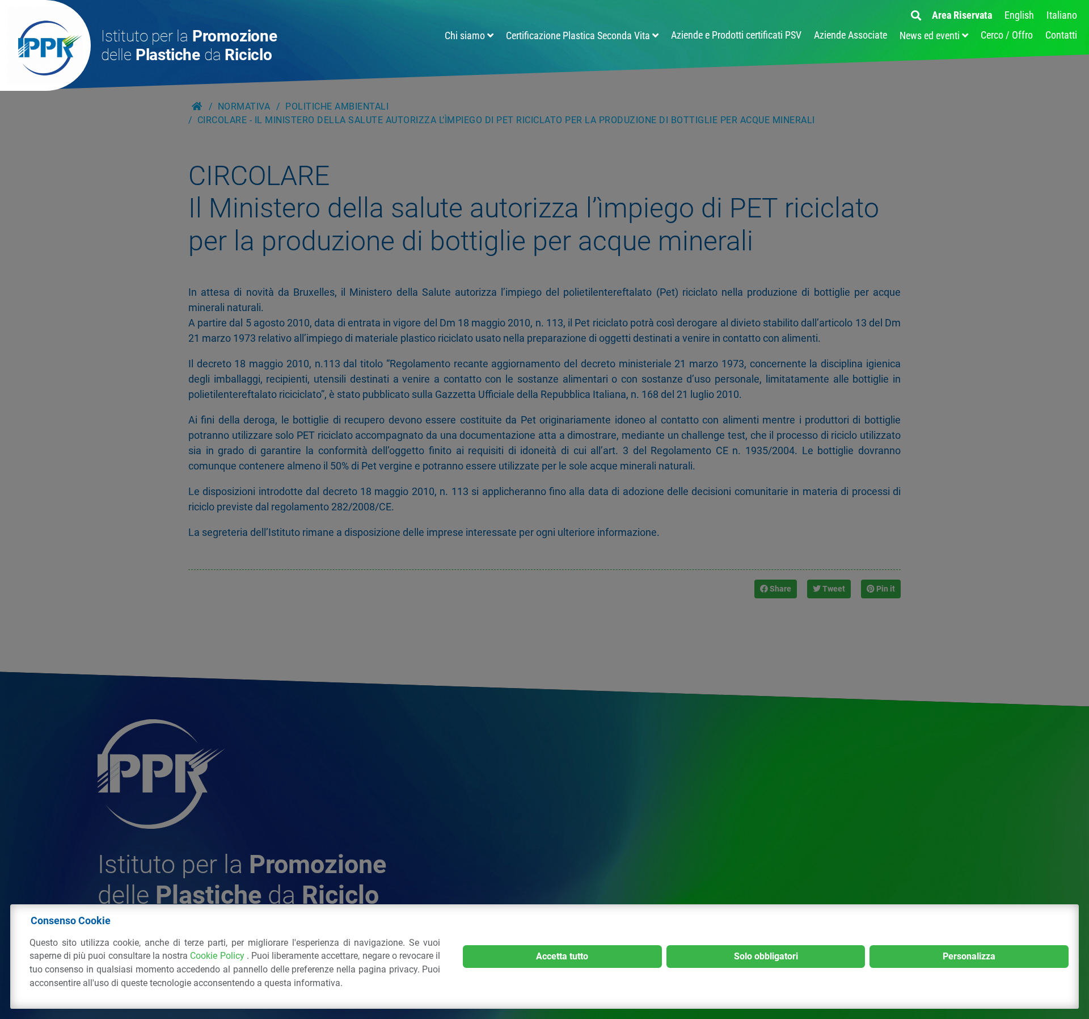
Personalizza (969, 956)
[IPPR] (45, 45)
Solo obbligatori (766, 956)
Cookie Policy (218, 955)
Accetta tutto (562, 956)
